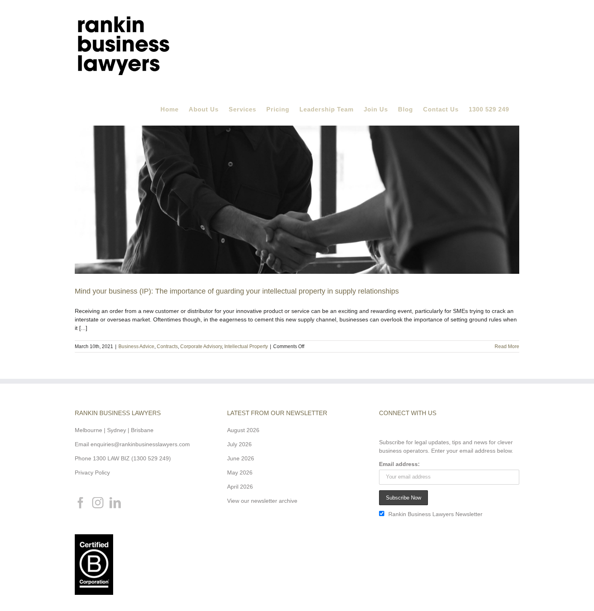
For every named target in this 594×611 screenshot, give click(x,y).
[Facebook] (80, 502)
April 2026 (240, 486)
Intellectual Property (246, 346)
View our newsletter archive (262, 501)
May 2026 (240, 472)
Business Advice (136, 346)
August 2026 (243, 430)
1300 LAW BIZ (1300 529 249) (132, 458)
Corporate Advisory (201, 346)
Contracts (167, 346)
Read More (507, 346)
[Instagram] (97, 502)
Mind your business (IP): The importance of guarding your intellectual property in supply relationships (237, 291)
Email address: (399, 464)
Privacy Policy (92, 472)
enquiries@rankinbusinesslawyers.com (140, 444)
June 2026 (240, 458)
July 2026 (239, 444)
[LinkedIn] (115, 502)
